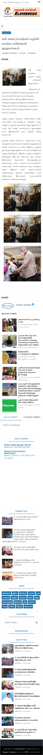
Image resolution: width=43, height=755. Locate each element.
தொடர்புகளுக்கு (7, 602)
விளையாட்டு (28, 606)
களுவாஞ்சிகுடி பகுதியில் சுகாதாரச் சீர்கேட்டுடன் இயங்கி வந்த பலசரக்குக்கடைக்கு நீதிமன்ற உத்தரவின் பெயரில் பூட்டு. (27, 646)
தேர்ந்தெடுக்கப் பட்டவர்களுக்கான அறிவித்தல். (28, 352)
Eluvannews (20, 749)
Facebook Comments (32, 417)
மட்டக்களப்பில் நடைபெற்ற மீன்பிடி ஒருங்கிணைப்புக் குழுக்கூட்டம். (26, 730)
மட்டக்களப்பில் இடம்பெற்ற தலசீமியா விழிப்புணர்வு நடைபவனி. (26, 518)
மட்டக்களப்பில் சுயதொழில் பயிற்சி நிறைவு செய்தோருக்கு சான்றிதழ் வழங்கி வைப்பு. (25, 575)
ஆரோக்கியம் (6, 593)
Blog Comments (11, 417)
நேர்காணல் (17, 602)
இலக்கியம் (23, 593)
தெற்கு (37, 598)
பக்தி (24, 602)
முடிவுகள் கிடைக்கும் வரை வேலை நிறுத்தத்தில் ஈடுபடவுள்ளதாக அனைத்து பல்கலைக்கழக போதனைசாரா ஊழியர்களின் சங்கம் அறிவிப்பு (28, 340)
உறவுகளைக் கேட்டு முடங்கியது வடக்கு (28, 320)
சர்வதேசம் (23, 598)
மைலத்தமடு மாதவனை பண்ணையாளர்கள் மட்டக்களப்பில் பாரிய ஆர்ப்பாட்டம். (26, 718)
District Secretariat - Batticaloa (15, 452)
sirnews (27, 305)
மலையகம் (32, 602)
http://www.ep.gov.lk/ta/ (17, 444)
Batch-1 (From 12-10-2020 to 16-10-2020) (19, 456)
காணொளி (6, 598)
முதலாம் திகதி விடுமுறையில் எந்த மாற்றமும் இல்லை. (28, 401)
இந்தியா (15, 593)
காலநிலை (14, 598)
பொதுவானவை (6, 33)
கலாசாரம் (31, 593)
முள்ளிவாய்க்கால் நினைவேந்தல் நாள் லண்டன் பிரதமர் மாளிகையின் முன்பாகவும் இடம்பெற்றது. (29, 371)
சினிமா (30, 598)
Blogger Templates (9, 752)
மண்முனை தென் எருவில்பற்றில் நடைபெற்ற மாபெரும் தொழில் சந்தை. (26, 548)
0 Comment (31, 53)
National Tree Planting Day (17, 447)
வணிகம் (11, 606)
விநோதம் (19, 606)
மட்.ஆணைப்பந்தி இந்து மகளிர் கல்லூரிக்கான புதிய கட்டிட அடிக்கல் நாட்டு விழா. (26, 562)
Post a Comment (11, 425)
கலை (38, 593)
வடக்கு (5, 606)
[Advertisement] (21, 485)
